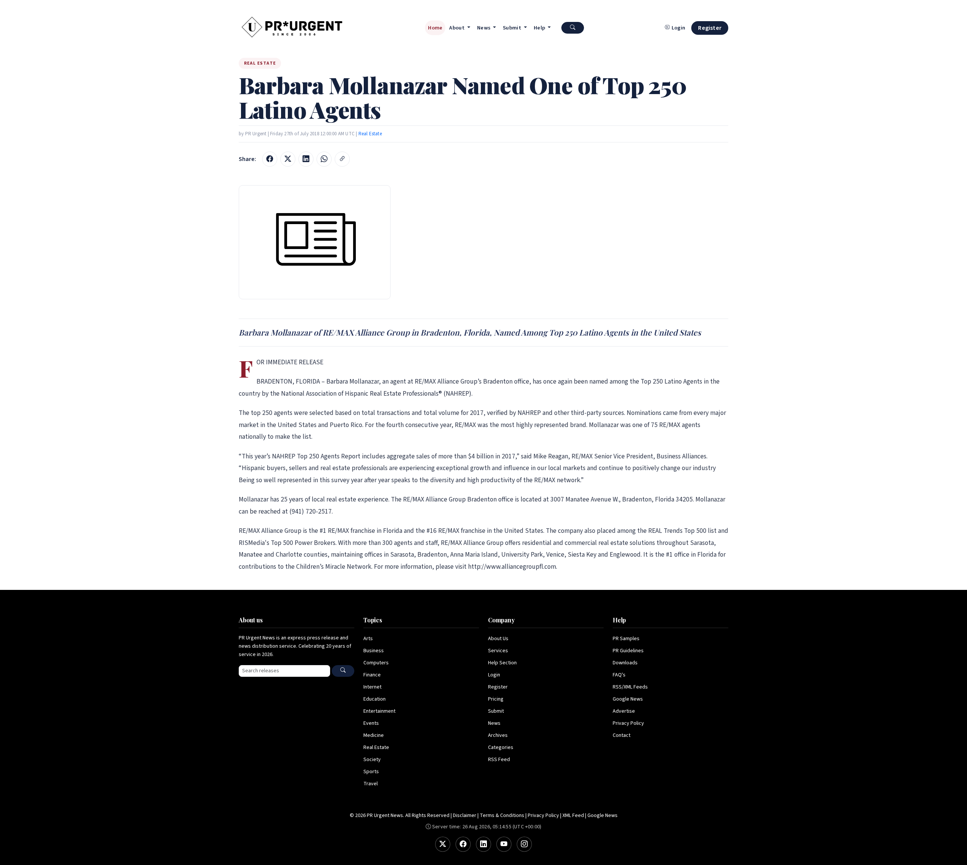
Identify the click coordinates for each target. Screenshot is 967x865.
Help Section (502, 663)
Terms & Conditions (502, 815)
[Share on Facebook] (269, 159)
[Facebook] (463, 844)
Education (374, 699)
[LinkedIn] (483, 844)
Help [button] (540, 28)
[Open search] (572, 28)
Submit (496, 711)
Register (709, 28)
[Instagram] (524, 844)
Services (498, 651)
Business (373, 651)
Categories (500, 747)
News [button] (484, 28)
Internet (372, 687)
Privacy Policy (628, 723)
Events (371, 723)
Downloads (625, 663)
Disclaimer (464, 815)
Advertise (624, 711)
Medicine (373, 735)
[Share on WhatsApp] (324, 159)
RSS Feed (499, 759)
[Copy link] (342, 159)
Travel (370, 784)
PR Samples (626, 638)
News (494, 723)
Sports (371, 771)
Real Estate (370, 133)
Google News (628, 699)
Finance (372, 675)
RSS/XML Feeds (630, 687)
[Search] (343, 671)
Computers (376, 663)
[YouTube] (503, 844)
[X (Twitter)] (442, 844)
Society (372, 759)
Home (435, 28)
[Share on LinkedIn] (306, 159)
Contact (621, 735)
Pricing (496, 699)
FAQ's (619, 675)
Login (494, 675)
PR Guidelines (628, 651)
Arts (368, 638)
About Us (498, 638)
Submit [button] (512, 28)
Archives (498, 735)
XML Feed (573, 815)
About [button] (457, 28)
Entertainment (379, 711)
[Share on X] (287, 159)
